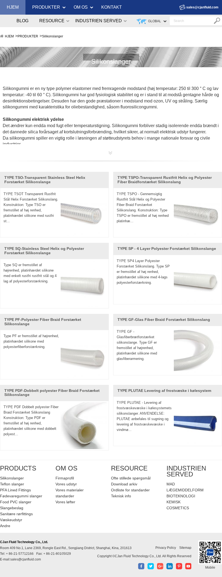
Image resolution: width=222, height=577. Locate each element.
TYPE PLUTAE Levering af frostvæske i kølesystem (164, 390)
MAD (170, 484)
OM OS (81, 7)
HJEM (13, 7)
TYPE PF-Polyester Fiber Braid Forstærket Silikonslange (42, 321)
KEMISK (173, 502)
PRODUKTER (46, 7)
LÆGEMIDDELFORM (185, 490)
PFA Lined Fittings (15, 490)
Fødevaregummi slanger (21, 496)
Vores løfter (65, 502)
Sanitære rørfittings (16, 514)
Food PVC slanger (15, 502)
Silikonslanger (52, 36)
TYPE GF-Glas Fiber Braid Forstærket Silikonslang (163, 319)
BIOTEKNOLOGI (180, 496)
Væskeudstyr (11, 520)
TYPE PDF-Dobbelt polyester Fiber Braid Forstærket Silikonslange (52, 392)
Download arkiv (124, 484)
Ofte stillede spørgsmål (131, 478)
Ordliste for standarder (130, 490)
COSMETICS (177, 508)
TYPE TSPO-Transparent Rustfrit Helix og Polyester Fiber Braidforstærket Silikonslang (164, 179)
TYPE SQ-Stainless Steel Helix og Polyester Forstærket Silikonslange (44, 250)
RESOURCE (51, 20)
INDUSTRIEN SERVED (98, 20)
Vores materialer (70, 490)
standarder (65, 496)
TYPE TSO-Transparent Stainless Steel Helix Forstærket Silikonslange (44, 179)
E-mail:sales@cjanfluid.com (20, 559)
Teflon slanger (12, 484)
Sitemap (185, 548)
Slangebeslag (11, 508)
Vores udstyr (66, 484)
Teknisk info (121, 496)
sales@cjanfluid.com (202, 7)
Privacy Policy (165, 548)
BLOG (22, 20)
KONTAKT (111, 7)
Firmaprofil (65, 478)
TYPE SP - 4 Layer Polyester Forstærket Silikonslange (166, 248)
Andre (5, 526)
